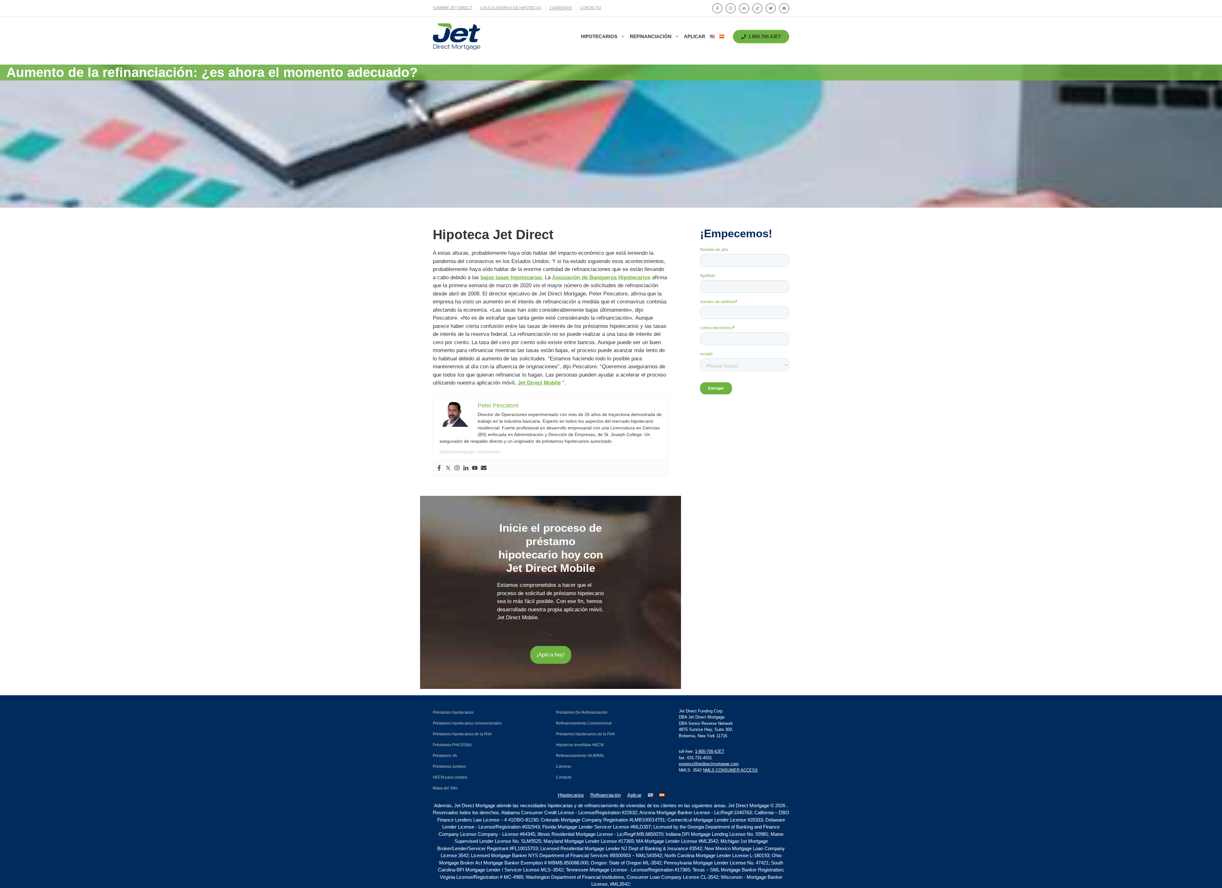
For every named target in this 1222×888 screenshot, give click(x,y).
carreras (560, 8)
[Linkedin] (466, 468)
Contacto (590, 8)
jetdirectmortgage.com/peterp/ (469, 451)
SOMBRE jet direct (452, 8)
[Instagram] (457, 468)
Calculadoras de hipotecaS (510, 8)
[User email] (484, 468)
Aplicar (694, 36)
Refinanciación (650, 36)
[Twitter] (448, 468)
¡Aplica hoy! (551, 655)
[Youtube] (475, 468)
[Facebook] (439, 468)
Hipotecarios (599, 36)
